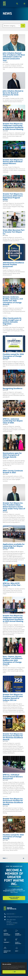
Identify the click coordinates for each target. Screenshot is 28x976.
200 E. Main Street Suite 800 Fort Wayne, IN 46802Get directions (12, 922)
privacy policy (13, 967)
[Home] (4, 3)
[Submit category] (23, 26)
